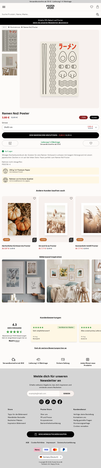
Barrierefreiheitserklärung (51, 423)
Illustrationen (15, 27)
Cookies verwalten (80, 426)
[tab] (92, 7)
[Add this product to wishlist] (91, 143)
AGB (27, 442)
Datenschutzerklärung (66, 442)
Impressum (50, 442)
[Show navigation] (4, 7)
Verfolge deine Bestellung (83, 414)
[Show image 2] (9, 64)
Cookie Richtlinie (37, 442)
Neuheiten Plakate (15, 420)
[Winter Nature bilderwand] (23, 281)
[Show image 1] (9, 41)
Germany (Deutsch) (50, 457)
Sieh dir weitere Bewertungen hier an (50, 348)
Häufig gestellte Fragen (82, 420)
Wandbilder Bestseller (16, 417)
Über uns (44, 414)
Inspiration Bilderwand (17, 423)
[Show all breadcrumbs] (4, 27)
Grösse (5, 123)
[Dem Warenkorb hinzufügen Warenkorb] (34, 240)
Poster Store (56, 462)
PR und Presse (46, 417)
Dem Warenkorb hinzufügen (50, 135)
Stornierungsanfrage (81, 423)
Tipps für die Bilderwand (17, 414)
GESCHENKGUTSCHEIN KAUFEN (52, 434)
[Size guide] (10, 143)
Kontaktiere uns (79, 417)
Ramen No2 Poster (30, 27)
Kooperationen (47, 420)
